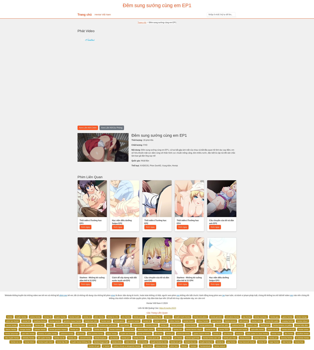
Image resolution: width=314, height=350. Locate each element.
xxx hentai (148, 346)
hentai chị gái (94, 346)
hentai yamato (176, 325)
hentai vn (87, 317)
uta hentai (114, 338)
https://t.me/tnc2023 (167, 308)
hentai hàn (178, 329)
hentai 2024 (224, 329)
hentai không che (154, 317)
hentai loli (26, 321)
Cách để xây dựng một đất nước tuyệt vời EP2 (124, 279)
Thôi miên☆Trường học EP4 (188, 221)
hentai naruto (55, 321)
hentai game (119, 321)
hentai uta (72, 338)
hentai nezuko (25, 325)
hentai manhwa (261, 317)
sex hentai (126, 317)
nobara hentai (161, 346)
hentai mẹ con (190, 342)
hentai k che (252, 325)
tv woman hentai (302, 338)
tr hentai (106, 346)
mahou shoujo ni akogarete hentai (126, 346)
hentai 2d (92, 325)
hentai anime (139, 317)
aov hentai (228, 334)
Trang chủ (85, 14)
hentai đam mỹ (100, 329)
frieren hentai (11, 329)
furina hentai (191, 325)
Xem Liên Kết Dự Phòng (111, 128)
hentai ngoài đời (163, 329)
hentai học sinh (222, 325)
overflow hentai (303, 334)
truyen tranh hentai (239, 329)
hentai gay (274, 317)
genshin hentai (133, 321)
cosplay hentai (287, 321)
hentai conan (303, 329)
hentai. (49, 325)
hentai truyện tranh (45, 342)
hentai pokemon (206, 325)
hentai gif (169, 334)
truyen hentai (60, 317)
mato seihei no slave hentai (257, 334)
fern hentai (143, 342)
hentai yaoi (129, 329)
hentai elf (262, 342)
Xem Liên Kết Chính (88, 128)
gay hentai (231, 342)
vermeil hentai (85, 338)
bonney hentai (286, 338)
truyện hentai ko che (159, 342)
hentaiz (193, 346)
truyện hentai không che (80, 342)
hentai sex (39, 325)
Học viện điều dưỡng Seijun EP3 (219, 279)
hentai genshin (216, 317)
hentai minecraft (288, 329)
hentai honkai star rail (211, 338)
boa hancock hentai (247, 342)
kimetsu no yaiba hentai (47, 334)
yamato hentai (40, 329)
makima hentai (237, 325)
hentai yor (273, 338)
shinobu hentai (28, 338)
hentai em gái (176, 342)
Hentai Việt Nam (103, 14)
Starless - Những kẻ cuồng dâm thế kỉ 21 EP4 (189, 279)
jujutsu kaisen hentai (201, 334)
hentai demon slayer (194, 329)
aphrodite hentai (257, 329)
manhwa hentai (40, 321)
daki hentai (287, 342)
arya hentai (124, 325)
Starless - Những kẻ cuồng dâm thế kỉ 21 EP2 (92, 279)
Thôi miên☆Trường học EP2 (155, 221)
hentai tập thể (62, 342)
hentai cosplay (160, 321)
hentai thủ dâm (79, 325)
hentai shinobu (260, 338)
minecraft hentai (183, 334)
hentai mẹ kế (59, 338)
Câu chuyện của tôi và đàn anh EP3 (221, 221)
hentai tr (164, 325)
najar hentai (274, 342)
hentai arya (265, 325)
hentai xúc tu (16, 342)
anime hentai (35, 317)
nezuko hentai (151, 325)
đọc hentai (289, 334)
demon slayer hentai (145, 329)
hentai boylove (100, 338)
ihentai (184, 346)
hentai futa (299, 342)
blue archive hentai (95, 334)
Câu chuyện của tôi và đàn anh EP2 (156, 279)
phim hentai (99, 317)
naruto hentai (11, 325)
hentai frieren (245, 338)
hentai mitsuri (302, 321)
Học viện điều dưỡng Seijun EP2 (122, 221)
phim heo (174, 346)
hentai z (168, 317)
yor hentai (178, 338)
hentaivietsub (205, 346)
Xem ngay (85, 227)
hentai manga (301, 317)
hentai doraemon (144, 334)
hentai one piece (200, 317)
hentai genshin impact (57, 329)
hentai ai (216, 334)
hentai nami (105, 321)
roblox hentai (175, 321)
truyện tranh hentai (182, 317)
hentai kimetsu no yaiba (282, 325)
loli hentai (158, 334)
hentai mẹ (166, 338)
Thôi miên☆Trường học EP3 (91, 221)
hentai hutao (138, 338)
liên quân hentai (44, 338)
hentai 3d (47, 317)
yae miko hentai (28, 334)
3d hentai (80, 334)
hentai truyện (74, 317)
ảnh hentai (244, 321)
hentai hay (86, 329)
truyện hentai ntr (206, 342)
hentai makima (115, 329)
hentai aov (74, 329)
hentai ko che (113, 317)
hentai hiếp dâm (301, 325)
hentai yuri (126, 338)
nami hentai (216, 321)
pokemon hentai (67, 334)
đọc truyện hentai (12, 338)
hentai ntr (146, 321)
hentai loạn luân (91, 321)
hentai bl (239, 334)
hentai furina (210, 329)
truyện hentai (21, 317)
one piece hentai (232, 317)
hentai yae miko (230, 338)
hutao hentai (112, 334)
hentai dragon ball (101, 342)
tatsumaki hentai (62, 325)
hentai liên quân (272, 321)
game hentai (287, 317)
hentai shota (117, 342)
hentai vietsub (230, 321)
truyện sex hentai (127, 334)
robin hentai (130, 342)
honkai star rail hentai (108, 325)
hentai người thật (192, 338)
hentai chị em (273, 329)
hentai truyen (188, 321)
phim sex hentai (12, 321)
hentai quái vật (153, 338)
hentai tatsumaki (11, 334)
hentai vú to (137, 325)
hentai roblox (257, 321)
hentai (9, 317)
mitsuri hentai (203, 321)
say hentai (247, 317)
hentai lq (220, 342)
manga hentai (25, 329)
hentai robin (276, 334)
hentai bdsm (29, 342)
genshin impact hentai (72, 321)
